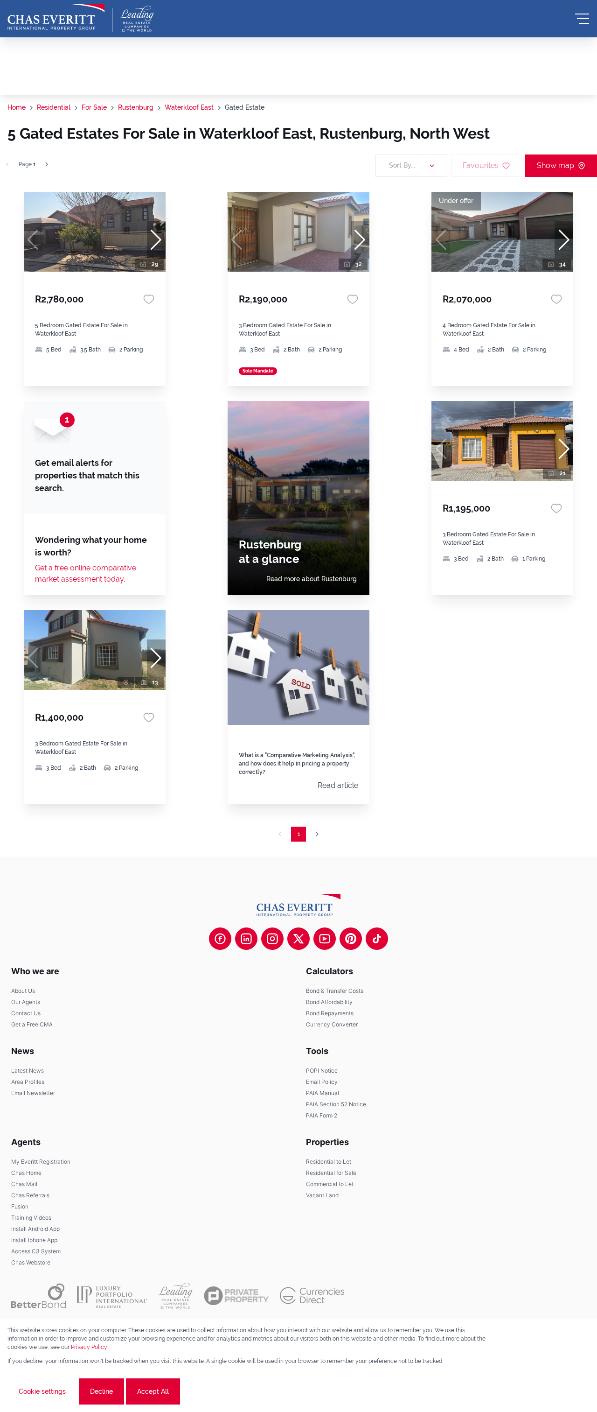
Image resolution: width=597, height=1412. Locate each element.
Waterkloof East (189, 107)
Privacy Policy (89, 1347)
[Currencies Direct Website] (312, 1295)
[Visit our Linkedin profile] (246, 938)
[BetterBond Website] (38, 1295)
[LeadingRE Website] (176, 1296)
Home (16, 107)
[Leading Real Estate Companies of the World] (137, 19)
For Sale (94, 107)
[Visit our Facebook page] (220, 938)
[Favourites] (148, 299)
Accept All (153, 1391)
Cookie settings (42, 1391)
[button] (156, 240)
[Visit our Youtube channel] (324, 938)
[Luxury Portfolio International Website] (112, 1296)
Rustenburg (135, 107)
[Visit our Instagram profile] (272, 938)
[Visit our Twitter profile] (298, 938)
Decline (101, 1391)
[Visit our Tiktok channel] (377, 938)
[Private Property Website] (236, 1295)
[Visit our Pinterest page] (351, 938)
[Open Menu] (582, 18)
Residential (53, 107)
